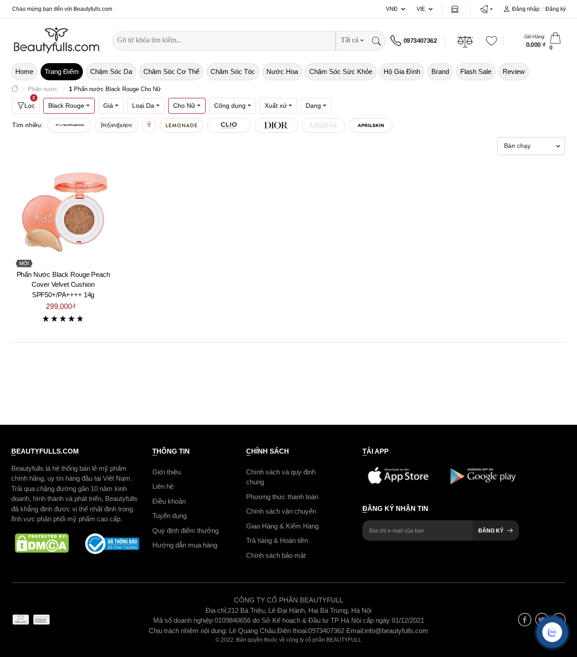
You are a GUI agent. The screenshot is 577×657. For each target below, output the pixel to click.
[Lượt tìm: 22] (323, 125)
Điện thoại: (292, 630)
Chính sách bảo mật (276, 555)
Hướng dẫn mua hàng (184, 545)
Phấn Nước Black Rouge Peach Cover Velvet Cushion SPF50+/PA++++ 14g (63, 285)
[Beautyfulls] (14, 89)
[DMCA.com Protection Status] (42, 543)
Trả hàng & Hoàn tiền (277, 540)
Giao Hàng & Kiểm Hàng (282, 526)
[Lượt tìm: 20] (371, 125)
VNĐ (392, 9)
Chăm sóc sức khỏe (340, 71)
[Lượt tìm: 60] (116, 125)
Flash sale (475, 71)
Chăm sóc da (111, 71)
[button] (486, 9)
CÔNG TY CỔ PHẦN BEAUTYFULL (288, 600)
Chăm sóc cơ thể (171, 71)
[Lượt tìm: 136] (69, 125)
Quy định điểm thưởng (185, 530)
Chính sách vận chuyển (281, 511)
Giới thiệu (166, 472)
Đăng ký (555, 9)
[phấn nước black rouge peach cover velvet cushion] (63, 211)
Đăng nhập (526, 9)
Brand (440, 71)
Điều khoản (169, 501)
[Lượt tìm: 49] (181, 125)
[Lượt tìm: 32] (276, 125)
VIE (421, 9)
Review (514, 71)
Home (24, 71)
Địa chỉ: (217, 610)
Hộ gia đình (402, 71)
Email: (355, 630)
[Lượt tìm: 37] (229, 125)
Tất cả (349, 40)
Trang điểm (62, 71)
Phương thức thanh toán (282, 497)
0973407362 (420, 40)
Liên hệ (163, 486)
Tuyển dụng (169, 515)
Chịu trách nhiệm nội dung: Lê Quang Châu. (213, 630)
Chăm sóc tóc (233, 71)
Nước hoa (282, 71)
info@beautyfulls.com (396, 630)
